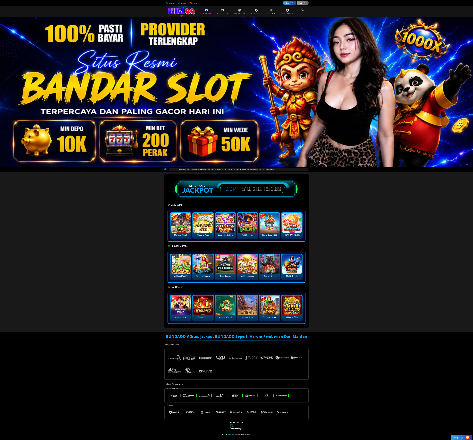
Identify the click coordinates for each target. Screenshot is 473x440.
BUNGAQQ (231, 434)
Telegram (183, 3)
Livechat (195, 3)
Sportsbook (256, 13)
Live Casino (239, 13)
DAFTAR (289, 3)
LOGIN (302, 3)
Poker (303, 13)
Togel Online (287, 13)
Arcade (271, 13)
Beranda (207, 13)
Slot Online (222, 13)
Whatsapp (171, 3)
